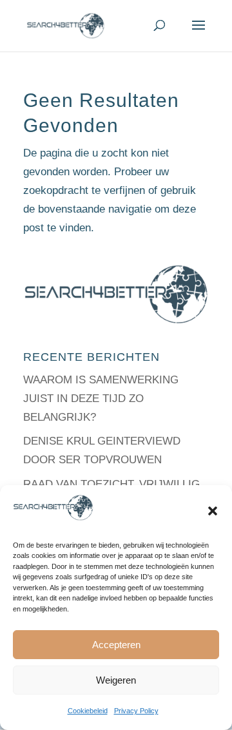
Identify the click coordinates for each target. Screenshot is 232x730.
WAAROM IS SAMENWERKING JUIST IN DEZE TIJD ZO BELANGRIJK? (101, 398)
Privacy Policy (136, 711)
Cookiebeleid (88, 711)
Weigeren (116, 680)
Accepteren (116, 644)
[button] (212, 510)
